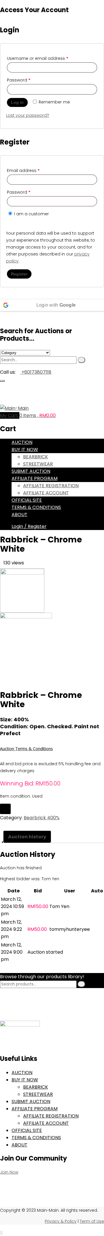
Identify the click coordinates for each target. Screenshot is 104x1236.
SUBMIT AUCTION (31, 471)
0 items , (37, 415)
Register (19, 274)
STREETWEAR (38, 464)
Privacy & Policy (61, 1221)
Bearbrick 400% (42, 817)
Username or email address (37, 58)
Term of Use (92, 1221)
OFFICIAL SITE (27, 500)
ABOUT (19, 514)
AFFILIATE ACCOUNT (46, 493)
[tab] (27, 837)
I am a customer (31, 214)
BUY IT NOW (25, 449)
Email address (23, 170)
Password (18, 80)
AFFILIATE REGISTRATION (51, 485)
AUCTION (22, 442)
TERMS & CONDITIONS (36, 507)
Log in (17, 102)
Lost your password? (27, 115)
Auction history (27, 836)
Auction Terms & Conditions (26, 748)
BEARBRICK (35, 456)
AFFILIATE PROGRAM (34, 478)
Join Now (9, 1172)
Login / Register (29, 526)
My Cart (9, 415)
